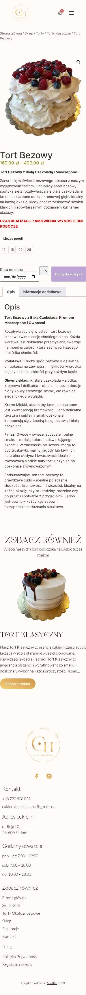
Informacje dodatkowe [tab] (42, 292)
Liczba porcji (13, 238)
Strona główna (11, 33)
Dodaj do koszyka (68, 274)
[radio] (3, 249)
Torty (40, 33)
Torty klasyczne (59, 33)
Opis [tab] (11, 292)
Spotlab (52, 983)
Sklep (29, 33)
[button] (71, 13)
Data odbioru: (11, 269)
